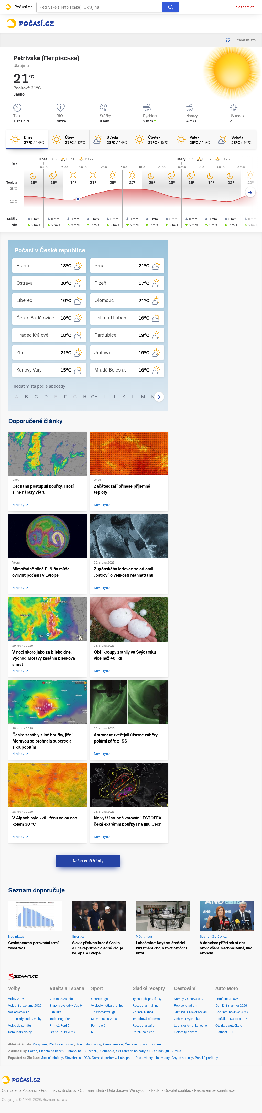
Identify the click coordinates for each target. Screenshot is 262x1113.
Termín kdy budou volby (24, 1019)
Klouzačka (107, 1051)
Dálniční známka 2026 (231, 1005)
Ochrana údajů (92, 1090)
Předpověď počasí (61, 1044)
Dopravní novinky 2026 (231, 1012)
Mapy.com (39, 1044)
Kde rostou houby (88, 1044)
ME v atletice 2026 (104, 1019)
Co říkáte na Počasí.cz (20, 1090)
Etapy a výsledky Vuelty (66, 1005)
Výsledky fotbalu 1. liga (107, 1005)
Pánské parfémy (206, 1058)
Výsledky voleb (18, 1012)
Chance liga (99, 999)
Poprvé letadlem (185, 1005)
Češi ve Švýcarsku (187, 1019)
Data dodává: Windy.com (127, 1090)
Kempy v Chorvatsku (188, 999)
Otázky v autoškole (228, 1025)
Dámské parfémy (104, 1058)
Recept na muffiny (145, 1005)
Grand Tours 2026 (62, 1032)
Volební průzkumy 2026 (24, 1005)
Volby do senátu (19, 1025)
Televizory (163, 1058)
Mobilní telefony (51, 1058)
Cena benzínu (113, 1044)
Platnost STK (224, 1032)
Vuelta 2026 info (61, 999)
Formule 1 (98, 1025)
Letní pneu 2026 (226, 999)
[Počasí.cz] (30, 23)
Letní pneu (125, 1058)
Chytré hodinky (182, 1058)
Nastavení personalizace (214, 1090)
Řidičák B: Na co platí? (231, 1019)
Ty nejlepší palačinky (147, 999)
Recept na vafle (144, 1025)
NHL (94, 1032)
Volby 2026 (16, 999)
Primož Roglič (59, 1025)
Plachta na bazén (51, 1051)
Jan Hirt (55, 1012)
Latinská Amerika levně (190, 1025)
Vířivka (176, 1051)
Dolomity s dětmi (186, 1032)
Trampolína (74, 1051)
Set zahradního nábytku (133, 1051)
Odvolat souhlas (177, 1090)
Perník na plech (143, 1032)
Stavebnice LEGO (77, 1058)
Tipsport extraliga (103, 1012)
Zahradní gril (161, 1051)
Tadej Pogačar (60, 1019)
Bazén (32, 1051)
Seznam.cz (245, 7)
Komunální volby (20, 1032)
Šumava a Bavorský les (190, 1012)
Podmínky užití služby (59, 1090)
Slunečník (90, 1051)
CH (94, 396)
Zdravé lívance (143, 1012)
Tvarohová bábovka (146, 1019)
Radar (156, 1090)
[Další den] (250, 192)
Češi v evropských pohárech (144, 1044)
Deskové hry (144, 1058)
